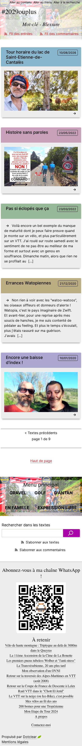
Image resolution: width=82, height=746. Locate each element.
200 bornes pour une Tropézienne (41, 706)
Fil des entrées (20, 34)
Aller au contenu (21, 2)
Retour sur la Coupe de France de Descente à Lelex (41, 686)
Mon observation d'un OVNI (41, 670)
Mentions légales (15, 742)
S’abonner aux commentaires (42, 550)
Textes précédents (41, 433)
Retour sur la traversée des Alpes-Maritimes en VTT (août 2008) (41, 678)
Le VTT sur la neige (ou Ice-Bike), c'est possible (41, 696)
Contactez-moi (41, 725)
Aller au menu (42, 2)
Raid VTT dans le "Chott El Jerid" (41, 691)
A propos (41, 716)
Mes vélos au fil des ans (41, 701)
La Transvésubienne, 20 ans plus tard (41, 665)
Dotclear (30, 737)
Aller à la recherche (67, 2)
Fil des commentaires (61, 34)
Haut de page (41, 461)
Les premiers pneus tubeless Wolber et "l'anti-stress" (41, 660)
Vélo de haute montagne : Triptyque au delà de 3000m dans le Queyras (41, 647)
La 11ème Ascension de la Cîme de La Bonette (41, 655)
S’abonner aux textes (42, 542)
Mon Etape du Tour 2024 (41, 711)
